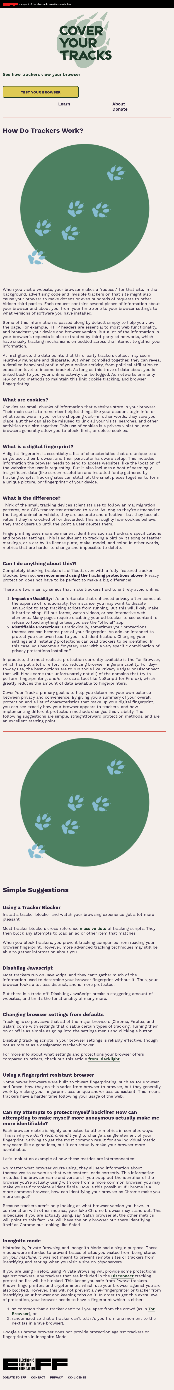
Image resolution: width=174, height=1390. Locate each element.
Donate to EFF (14, 1377)
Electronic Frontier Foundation (54, 4)
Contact (38, 1377)
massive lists (93, 928)
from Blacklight (104, 1058)
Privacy (56, 1377)
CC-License (77, 1377)
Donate (120, 109)
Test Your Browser (40, 92)
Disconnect (122, 1275)
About (118, 104)
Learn (64, 104)
